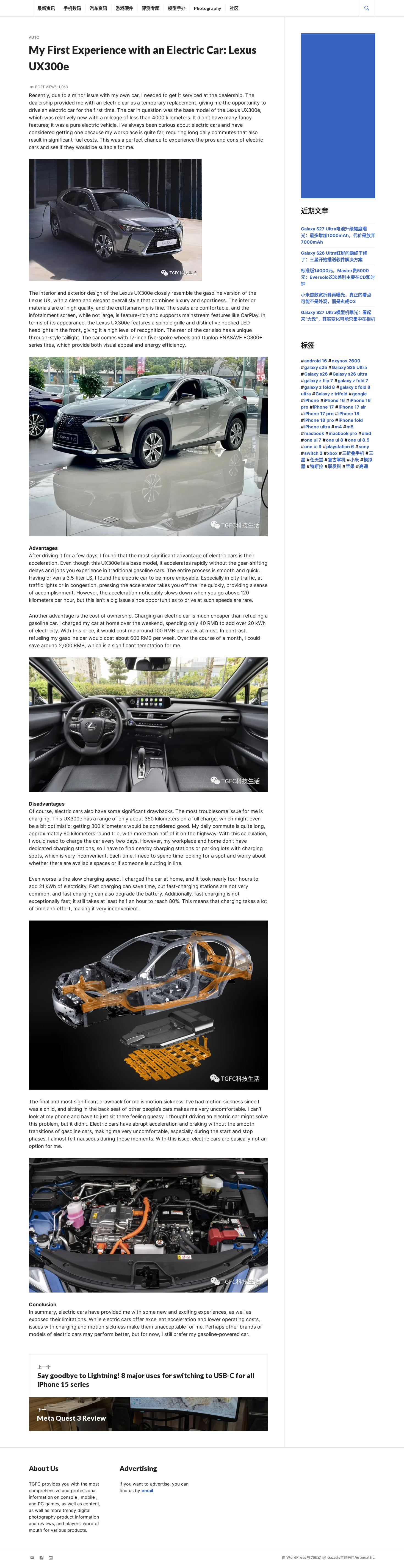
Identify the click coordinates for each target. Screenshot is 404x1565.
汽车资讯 (98, 8)
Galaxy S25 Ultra (349, 367)
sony (364, 446)
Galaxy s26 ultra (350, 374)
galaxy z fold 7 (353, 380)
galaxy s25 (315, 367)
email (147, 1490)
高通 (363, 466)
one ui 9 (313, 446)
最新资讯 (46, 8)
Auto (34, 37)
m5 (350, 426)
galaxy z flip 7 (318, 380)
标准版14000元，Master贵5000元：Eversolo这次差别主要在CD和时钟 (338, 277)
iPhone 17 (323, 407)
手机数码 (72, 8)
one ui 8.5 (358, 440)
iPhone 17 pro (319, 413)
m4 (338, 426)
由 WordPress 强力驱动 (301, 1557)
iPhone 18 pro (319, 420)
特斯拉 (316, 466)
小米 (354, 459)
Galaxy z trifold (331, 393)
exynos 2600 (346, 360)
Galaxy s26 (316, 374)
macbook (314, 433)
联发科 (334, 466)
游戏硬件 (124, 8)
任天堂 (316, 459)
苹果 (350, 466)
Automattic (364, 1557)
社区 (234, 8)
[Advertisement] (339, 115)
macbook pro (343, 433)
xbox (332, 453)
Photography (207, 8)
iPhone (311, 400)
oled (366, 433)
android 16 (315, 360)
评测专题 (150, 8)
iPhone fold (351, 420)
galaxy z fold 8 (319, 387)
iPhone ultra (317, 426)
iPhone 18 (348, 413)
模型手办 (177, 8)
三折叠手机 (353, 453)
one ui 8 (334, 440)
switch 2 (313, 453)
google (359, 393)
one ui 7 (312, 440)
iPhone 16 (334, 400)
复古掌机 (336, 459)
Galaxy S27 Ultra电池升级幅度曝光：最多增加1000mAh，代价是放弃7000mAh (338, 235)
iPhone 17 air (352, 407)
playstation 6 (340, 446)
